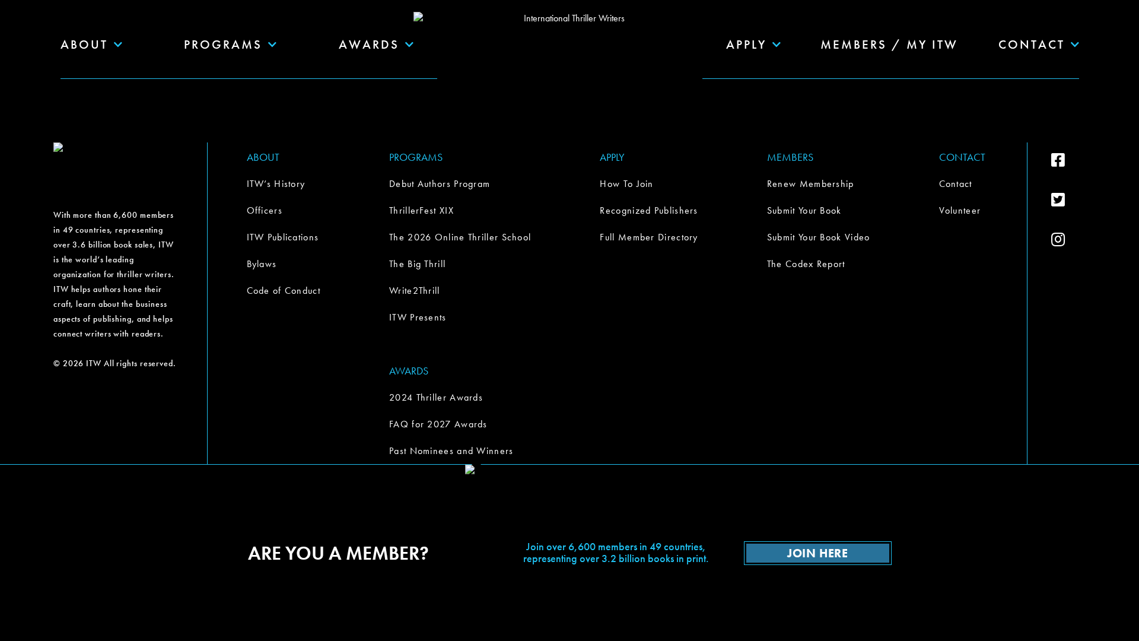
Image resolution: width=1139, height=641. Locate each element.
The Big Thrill (417, 264)
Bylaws (262, 264)
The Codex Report (806, 264)
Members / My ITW (889, 44)
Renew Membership (810, 183)
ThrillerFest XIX (421, 210)
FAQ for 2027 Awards (438, 424)
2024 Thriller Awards (436, 397)
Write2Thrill (414, 290)
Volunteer (960, 210)
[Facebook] (1068, 160)
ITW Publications (283, 237)
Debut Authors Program (439, 183)
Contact (955, 183)
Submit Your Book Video (818, 237)
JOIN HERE (817, 553)
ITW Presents (418, 317)
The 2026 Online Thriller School (460, 237)
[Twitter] (1068, 200)
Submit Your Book (804, 210)
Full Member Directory (649, 237)
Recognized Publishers (649, 210)
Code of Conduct (284, 290)
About (84, 44)
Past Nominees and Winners (451, 451)
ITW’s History (276, 183)
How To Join (626, 183)
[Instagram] (1068, 240)
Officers (264, 210)
